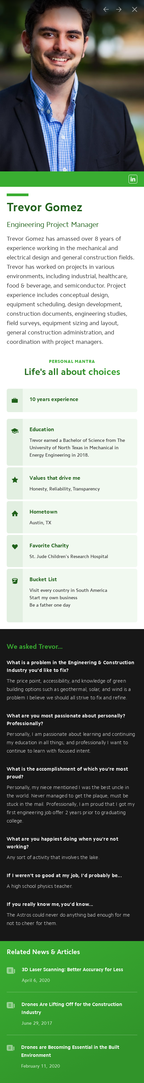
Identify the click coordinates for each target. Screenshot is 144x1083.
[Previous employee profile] (106, 9)
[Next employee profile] (119, 9)
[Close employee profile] (135, 9)
